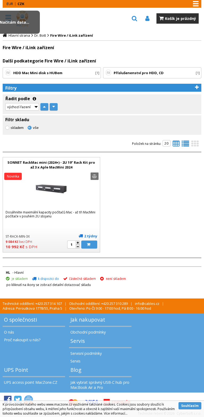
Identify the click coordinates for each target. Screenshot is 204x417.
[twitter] (18, 399)
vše (36, 128)
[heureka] (28, 399)
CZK (21, 3)
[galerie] (195, 145)
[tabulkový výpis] (176, 145)
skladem (17, 128)
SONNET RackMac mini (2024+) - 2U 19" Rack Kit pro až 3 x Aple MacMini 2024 (51, 165)
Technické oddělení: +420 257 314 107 (32, 303)
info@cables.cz (147, 303)
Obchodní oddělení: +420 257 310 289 (98, 303)
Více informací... (116, 413)
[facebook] (7, 399)
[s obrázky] (185, 145)
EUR (10, 3)
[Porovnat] (95, 176)
